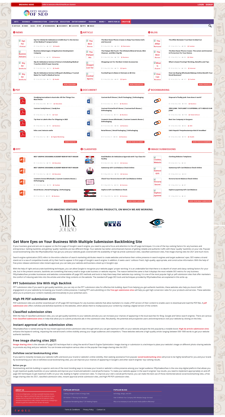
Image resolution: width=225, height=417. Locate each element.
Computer (53, 22)
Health (57, 46)
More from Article (136, 84)
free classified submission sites (27, 318)
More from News (70, 84)
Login (201, 4)
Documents (62, 26)
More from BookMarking (202, 142)
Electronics (126, 46)
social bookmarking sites (149, 357)
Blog (154, 32)
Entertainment (79, 22)
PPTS (84, 26)
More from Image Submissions (200, 201)
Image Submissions (163, 149)
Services (125, 163)
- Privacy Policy (88, 409)
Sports (124, 68)
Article (87, 32)
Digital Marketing (58, 137)
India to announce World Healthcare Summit (59, 5)
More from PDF (70, 142)
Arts (16, 22)
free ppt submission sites (122, 290)
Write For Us (114, 22)
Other (191, 57)
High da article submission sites (194, 328)
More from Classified (135, 201)
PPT (18, 149)
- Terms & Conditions (72, 409)
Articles (16, 26)
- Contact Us (100, 409)
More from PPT (70, 201)
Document (89, 89)
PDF (39, 26)
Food (56, 115)
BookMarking (159, 89)
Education (65, 22)
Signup (209, 4)
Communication (39, 22)
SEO (190, 126)
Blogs (32, 26)
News (25, 26)
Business (26, 22)
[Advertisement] (137, 13)
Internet (192, 68)
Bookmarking (49, 26)
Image (91, 26)
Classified (75, 26)
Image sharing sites (22, 344)
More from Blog (205, 84)
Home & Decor (195, 115)
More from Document (135, 142)
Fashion (92, 22)
